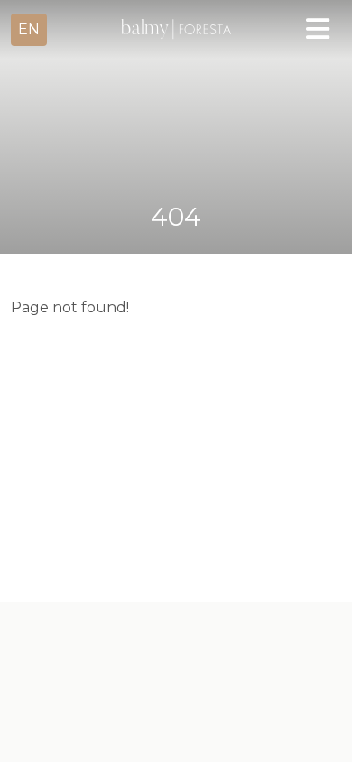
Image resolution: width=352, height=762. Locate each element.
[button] (29, 30)
